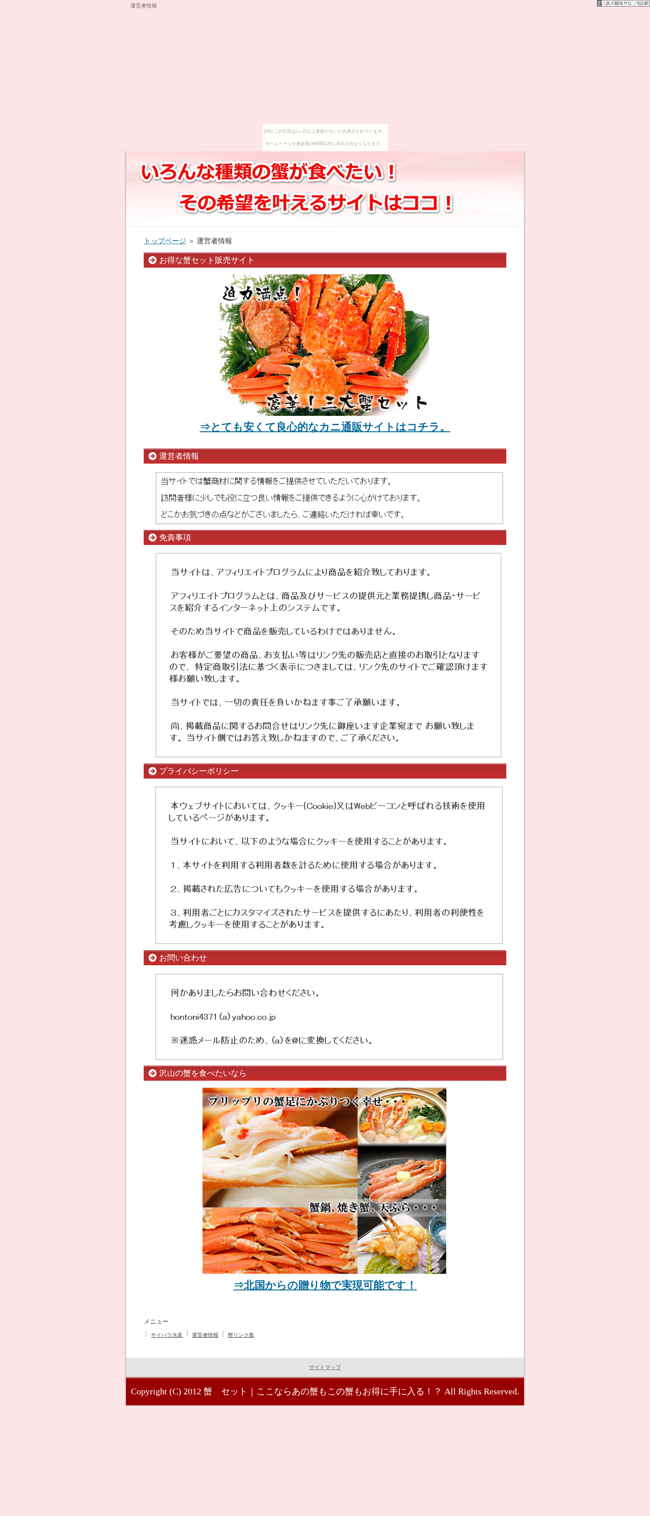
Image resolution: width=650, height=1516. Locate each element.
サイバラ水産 (167, 1335)
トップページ (165, 241)
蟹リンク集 (241, 1335)
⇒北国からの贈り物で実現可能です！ (325, 1285)
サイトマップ (325, 1367)
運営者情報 (205, 1335)
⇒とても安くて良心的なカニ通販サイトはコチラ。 (325, 427)
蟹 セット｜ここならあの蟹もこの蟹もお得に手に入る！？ (322, 1391)
